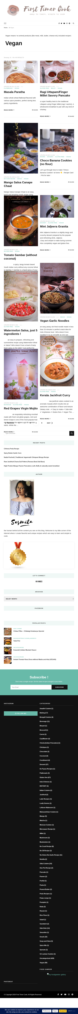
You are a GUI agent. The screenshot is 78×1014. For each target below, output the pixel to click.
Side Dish (43, 928)
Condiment (44, 760)
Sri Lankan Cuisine (46, 954)
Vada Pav (16, 641)
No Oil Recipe (44, 850)
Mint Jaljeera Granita (54, 226)
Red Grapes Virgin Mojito (21, 408)
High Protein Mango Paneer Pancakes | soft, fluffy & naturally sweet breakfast (31, 466)
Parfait (42, 881)
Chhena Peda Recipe (11, 449)
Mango (42, 816)
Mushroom (43, 837)
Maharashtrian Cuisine (21, 638)
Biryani (42, 726)
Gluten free (44, 88)
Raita (41, 906)
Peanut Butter (45, 889)
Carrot (42, 734)
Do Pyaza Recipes (46, 769)
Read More (8, 110)
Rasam (42, 911)
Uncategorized (18, 647)
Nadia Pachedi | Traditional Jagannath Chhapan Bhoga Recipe (26, 457)
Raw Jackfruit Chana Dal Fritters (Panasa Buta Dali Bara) (24, 461)
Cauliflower (44, 739)
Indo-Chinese (44, 782)
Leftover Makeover (46, 807)
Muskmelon (44, 842)
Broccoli (43, 730)
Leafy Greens (44, 803)
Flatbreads (8, 88)
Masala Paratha (14, 92)
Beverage (7, 404)
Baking (42, 156)
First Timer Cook (21, 994)
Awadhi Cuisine (45, 708)
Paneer (42, 876)
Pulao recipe (44, 898)
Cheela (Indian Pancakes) (49, 743)
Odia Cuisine (17, 628)
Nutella (42, 859)
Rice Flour (43, 915)
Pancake (43, 872)
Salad (42, 919)
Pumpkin (43, 902)
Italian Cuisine (45, 790)
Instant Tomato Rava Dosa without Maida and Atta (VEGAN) (34, 659)
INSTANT (43, 786)
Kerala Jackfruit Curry (55, 395)
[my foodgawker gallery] (56, 975)
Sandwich (33, 638)
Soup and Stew (45, 941)
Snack (19, 178)
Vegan (17, 88)
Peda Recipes (45, 894)
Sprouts (42, 950)
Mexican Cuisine (46, 825)
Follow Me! (21, 713)
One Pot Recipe (45, 868)
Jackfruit (43, 794)
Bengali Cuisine (45, 717)
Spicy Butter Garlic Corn (12, 453)
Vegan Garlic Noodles (54, 320)
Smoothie (43, 932)
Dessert (50, 156)
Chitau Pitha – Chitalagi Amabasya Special (28, 631)
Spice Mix (43, 945)
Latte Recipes (45, 799)
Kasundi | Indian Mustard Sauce (24, 650)
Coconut (43, 756)
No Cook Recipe (9, 178)
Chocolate (43, 751)
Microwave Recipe (46, 829)
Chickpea (43, 747)
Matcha (42, 820)
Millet (53, 88)
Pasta (42, 885)
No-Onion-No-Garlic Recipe (49, 855)
